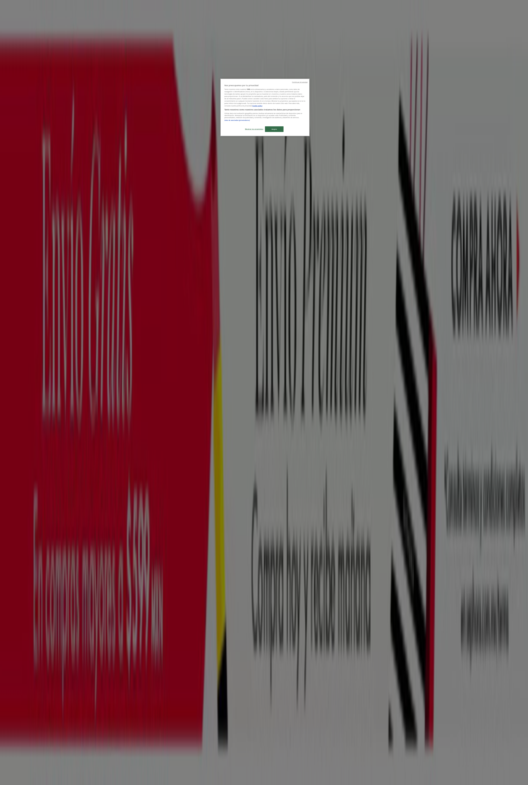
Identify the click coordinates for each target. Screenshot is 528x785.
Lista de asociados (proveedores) (237, 120)
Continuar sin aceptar (300, 82)
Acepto (274, 129)
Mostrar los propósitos (254, 129)
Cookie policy (257, 106)
